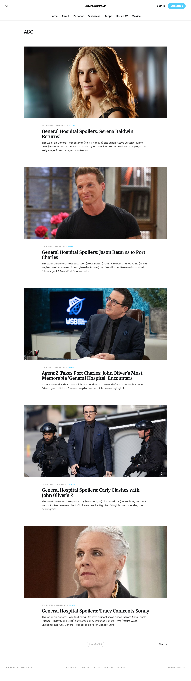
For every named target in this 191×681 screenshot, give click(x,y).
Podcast (78, 16)
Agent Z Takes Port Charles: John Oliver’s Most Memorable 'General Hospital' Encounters (92, 375)
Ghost (182, 667)
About (65, 16)
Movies (136, 16)
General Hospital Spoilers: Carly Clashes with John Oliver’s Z (91, 492)
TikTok (97, 667)
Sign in (161, 6)
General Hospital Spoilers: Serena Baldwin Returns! (87, 133)
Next (161, 644)
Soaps (108, 16)
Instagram (71, 667)
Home (54, 16)
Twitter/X (121, 667)
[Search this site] (6, 6)
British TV (122, 16)
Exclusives (94, 16)
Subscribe (177, 6)
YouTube (108, 667)
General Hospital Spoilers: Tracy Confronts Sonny (95, 611)
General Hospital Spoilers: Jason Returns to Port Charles (93, 254)
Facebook (85, 667)
